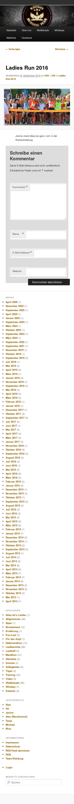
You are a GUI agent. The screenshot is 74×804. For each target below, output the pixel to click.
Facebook (27, 37)
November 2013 (15, 589)
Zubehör (11, 691)
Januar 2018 (13, 406)
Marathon (11, 655)
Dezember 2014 (15, 537)
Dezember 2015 (15, 489)
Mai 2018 (11, 390)
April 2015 (11, 521)
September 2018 (15, 386)
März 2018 (11, 397)
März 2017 (11, 437)
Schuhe (10, 663)
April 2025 (11, 314)
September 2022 (15, 342)
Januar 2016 (13, 485)
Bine (8, 728)
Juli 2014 (11, 557)
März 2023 (11, 338)
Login (9, 767)
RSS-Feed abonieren (18, 750)
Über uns (26, 30)
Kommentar (20, 187)
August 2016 (13, 457)
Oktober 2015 (13, 497)
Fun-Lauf (11, 635)
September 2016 (15, 453)
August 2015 (13, 505)
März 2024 (11, 326)
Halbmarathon (14, 643)
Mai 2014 (11, 565)
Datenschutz (13, 746)
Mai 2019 (11, 366)
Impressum (12, 742)
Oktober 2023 (13, 330)
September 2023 (15, 334)
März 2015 (11, 525)
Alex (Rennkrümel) (16, 716)
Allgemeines (13, 619)
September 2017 (15, 417)
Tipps (9, 671)
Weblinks (11, 37)
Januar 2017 (13, 441)
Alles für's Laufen (16, 615)
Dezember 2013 (15, 585)
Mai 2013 (11, 597)
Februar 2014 (13, 577)
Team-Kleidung (14, 758)
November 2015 (15, 493)
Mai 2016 (11, 469)
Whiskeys (59, 30)
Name (18, 234)
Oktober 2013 (13, 593)
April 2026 (11, 302)
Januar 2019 (13, 378)
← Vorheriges (13, 49)
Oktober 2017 (13, 413)
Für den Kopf (13, 639)
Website (17, 271)
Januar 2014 (13, 581)
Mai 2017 (11, 429)
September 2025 (15, 310)
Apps (9, 623)
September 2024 (15, 322)
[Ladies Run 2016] (37, 107)
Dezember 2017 (15, 410)
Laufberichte (13, 647)
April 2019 (11, 370)
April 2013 (11, 601)
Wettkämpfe (43, 30)
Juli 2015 (11, 509)
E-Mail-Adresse (22, 253)
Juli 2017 (11, 421)
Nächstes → (61, 49)
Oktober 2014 (13, 545)
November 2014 (15, 541)
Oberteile (11, 659)
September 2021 (15, 346)
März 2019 (11, 374)
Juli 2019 (11, 362)
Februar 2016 (13, 481)
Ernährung (12, 631)
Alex (8, 704)
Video (9, 679)
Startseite (11, 30)
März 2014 (11, 573)
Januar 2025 (13, 318)
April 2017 (11, 433)
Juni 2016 (11, 465)
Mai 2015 (11, 517)
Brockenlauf (13, 627)
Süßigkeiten (13, 667)
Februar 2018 (13, 401)
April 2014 (11, 569)
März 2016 (11, 477)
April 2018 (11, 393)
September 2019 (15, 358)
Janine (9, 712)
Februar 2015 (13, 529)
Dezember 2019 (15, 350)
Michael (10, 724)
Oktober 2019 (13, 354)
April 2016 (11, 473)
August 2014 (13, 553)
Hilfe (8, 754)
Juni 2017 (11, 425)
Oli (7, 708)
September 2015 (15, 501)
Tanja (9, 720)
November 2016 (15, 445)
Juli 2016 (11, 461)
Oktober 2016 (13, 449)
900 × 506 (50, 75)
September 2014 (15, 549)
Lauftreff (10, 651)
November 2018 (15, 382)
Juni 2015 (11, 513)
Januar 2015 (13, 533)
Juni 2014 (11, 561)
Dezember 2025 (15, 306)
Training (10, 675)
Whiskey (11, 686)
